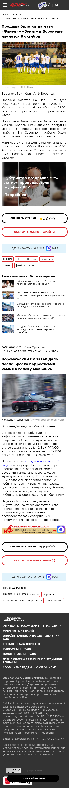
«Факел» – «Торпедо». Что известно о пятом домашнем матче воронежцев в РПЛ (41, 316)
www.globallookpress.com (47, 419)
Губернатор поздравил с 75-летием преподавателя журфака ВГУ (31, 182)
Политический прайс (19, 654)
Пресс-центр (51, 625)
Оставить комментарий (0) (34, 231)
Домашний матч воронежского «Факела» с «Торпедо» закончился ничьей (40, 305)
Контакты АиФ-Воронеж (21, 644)
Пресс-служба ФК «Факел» (19, 87)
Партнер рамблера (33, 771)
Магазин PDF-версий (18, 630)
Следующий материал (33, 778)
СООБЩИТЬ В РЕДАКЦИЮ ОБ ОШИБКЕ (29, 667)
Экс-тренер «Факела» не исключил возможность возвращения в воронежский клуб (41, 295)
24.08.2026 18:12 (11, 347)
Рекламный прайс (17, 649)
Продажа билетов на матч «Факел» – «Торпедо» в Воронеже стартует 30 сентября (37, 329)
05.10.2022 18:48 (11, 14)
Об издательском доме (21, 625)
